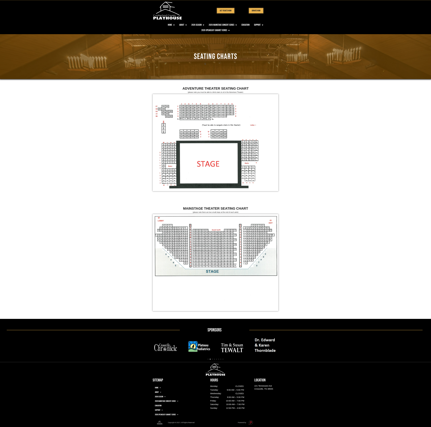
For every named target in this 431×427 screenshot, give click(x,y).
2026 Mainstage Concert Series (221, 24)
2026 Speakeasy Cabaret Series (214, 30)
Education (245, 24)
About (181, 24)
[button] (210, 359)
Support (257, 24)
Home (170, 24)
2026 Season (196, 24)
